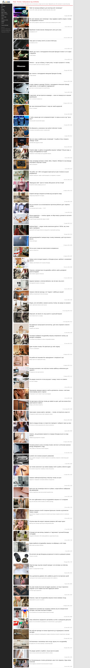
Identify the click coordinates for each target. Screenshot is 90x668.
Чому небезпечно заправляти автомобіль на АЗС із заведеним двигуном (50, 619)
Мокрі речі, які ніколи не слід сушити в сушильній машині (45, 313)
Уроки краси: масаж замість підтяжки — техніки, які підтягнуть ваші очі (49, 412)
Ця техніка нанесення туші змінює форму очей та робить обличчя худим (50, 466)
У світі (2, 23)
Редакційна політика (5, 31)
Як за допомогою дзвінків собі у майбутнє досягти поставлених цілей (49, 576)
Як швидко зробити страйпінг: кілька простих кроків (44, 651)
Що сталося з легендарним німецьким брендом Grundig (45, 73)
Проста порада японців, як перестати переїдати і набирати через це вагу (50, 423)
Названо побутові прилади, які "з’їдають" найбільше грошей (46, 292)
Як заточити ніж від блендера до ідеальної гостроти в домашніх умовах (49, 554)
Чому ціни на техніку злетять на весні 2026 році (42, 40)
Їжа (2, 7)
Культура (3, 10)
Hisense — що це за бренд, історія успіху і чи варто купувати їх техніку (49, 62)
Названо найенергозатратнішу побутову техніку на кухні (45, 477)
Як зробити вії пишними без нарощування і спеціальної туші (46, 357)
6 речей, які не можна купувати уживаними (41, 456)
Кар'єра (2, 9)
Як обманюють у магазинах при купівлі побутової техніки (45, 128)
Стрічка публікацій (4, 25)
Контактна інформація (5, 28)
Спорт (2, 18)
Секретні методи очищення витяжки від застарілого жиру (45, 193)
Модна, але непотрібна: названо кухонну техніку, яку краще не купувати (50, 303)
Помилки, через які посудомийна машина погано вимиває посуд (47, 597)
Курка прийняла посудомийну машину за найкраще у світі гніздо (47, 543)
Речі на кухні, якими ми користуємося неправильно (43, 248)
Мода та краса (4, 12)
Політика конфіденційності (6, 30)
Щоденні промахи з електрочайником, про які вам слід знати (46, 281)
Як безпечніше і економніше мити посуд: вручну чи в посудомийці (48, 641)
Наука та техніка (4, 13)
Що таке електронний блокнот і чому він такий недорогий (45, 106)
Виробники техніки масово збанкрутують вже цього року (45, 29)
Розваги (2, 15)
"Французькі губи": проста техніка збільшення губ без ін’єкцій (46, 182)
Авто (2, 4)
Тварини (2, 21)
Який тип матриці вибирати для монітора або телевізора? (45, 8)
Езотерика (3, 6)
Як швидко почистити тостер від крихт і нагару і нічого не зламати (48, 379)
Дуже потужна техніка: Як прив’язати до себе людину (44, 346)
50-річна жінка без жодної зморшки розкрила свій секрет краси (47, 521)
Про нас (3, 27)
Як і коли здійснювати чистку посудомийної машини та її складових (48, 499)
